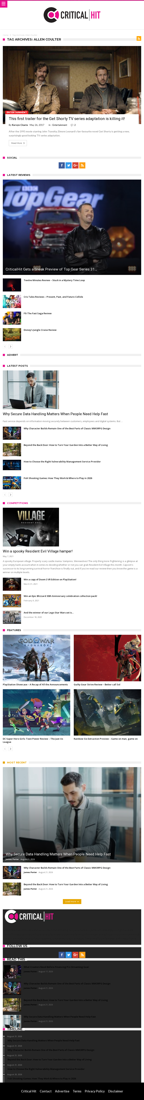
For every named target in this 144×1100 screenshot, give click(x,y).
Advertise (62, 1091)
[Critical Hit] (72, 4)
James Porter (12, 859)
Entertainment (17, 112)
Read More (16, 143)
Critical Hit (28, 1091)
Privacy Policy (95, 1091)
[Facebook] (62, 165)
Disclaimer (115, 1091)
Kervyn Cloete (20, 125)
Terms (77, 1091)
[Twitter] (69, 165)
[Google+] (75, 165)
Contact (46, 1091)
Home (5, 35)
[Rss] (82, 165)
